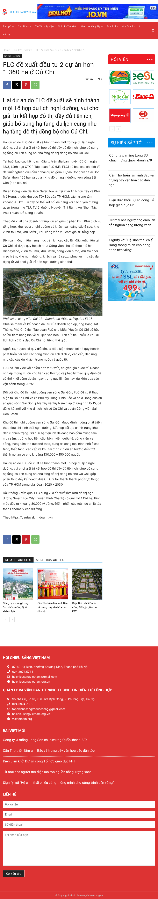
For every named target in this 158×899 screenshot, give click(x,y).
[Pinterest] (26, 85)
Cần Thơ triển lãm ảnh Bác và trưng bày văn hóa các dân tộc (52, 607)
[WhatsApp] (35, 85)
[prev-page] (5, 619)
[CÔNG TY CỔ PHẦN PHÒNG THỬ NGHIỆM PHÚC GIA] (119, 97)
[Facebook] (7, 85)
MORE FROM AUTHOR (50, 560)
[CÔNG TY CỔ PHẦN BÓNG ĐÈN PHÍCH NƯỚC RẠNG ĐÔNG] (143, 97)
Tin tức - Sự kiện (23, 50)
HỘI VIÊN (119, 59)
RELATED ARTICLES (18, 560)
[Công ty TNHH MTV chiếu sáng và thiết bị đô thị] (143, 116)
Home (6, 50)
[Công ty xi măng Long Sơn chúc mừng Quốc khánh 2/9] (18, 584)
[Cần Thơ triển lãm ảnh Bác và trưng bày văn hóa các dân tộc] (52, 584)
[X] (16, 85)
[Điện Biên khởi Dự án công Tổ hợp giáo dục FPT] (87, 584)
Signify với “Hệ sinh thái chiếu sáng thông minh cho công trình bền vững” (131, 245)
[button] (153, 30)
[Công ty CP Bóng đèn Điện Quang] (119, 116)
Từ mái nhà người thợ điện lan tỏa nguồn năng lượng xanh (47, 772)
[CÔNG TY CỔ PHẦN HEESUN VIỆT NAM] (143, 78)
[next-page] (12, 619)
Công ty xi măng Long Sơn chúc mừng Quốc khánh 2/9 (16, 607)
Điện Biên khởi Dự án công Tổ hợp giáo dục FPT (85, 607)
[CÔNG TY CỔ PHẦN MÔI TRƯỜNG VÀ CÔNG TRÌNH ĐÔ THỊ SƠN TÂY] (119, 78)
